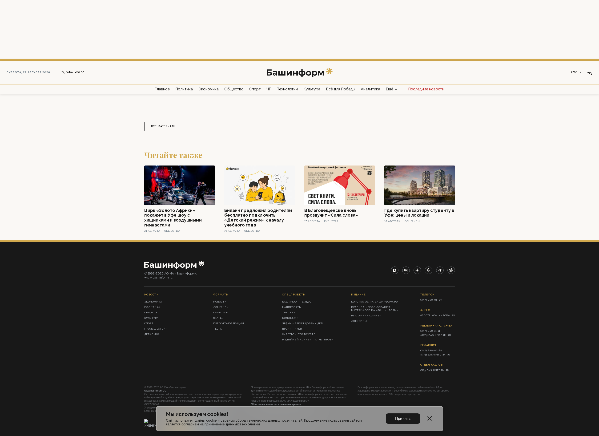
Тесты (218, 328)
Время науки (292, 328)
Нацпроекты (292, 307)
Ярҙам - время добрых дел (302, 323)
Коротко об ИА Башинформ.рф (374, 301)
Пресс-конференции (228, 323)
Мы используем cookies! (197, 414)
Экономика (208, 89)
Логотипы (359, 321)
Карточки (220, 312)
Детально (151, 334)
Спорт (255, 89)
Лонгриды (221, 307)
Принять (403, 418)
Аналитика (370, 89)
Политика (184, 89)
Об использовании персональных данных (276, 404)
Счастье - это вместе (298, 334)
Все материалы (164, 126)
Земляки (289, 312)
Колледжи (290, 318)
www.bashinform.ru (155, 390)
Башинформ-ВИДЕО (296, 301)
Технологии (287, 89)
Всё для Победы (340, 89)
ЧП (268, 89)
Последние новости (426, 89)
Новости (220, 301)
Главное (162, 89)
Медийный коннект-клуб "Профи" (308, 339)
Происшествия (156, 328)
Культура (311, 89)
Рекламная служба (366, 315)
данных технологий (243, 424)
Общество (234, 89)
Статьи (218, 318)
